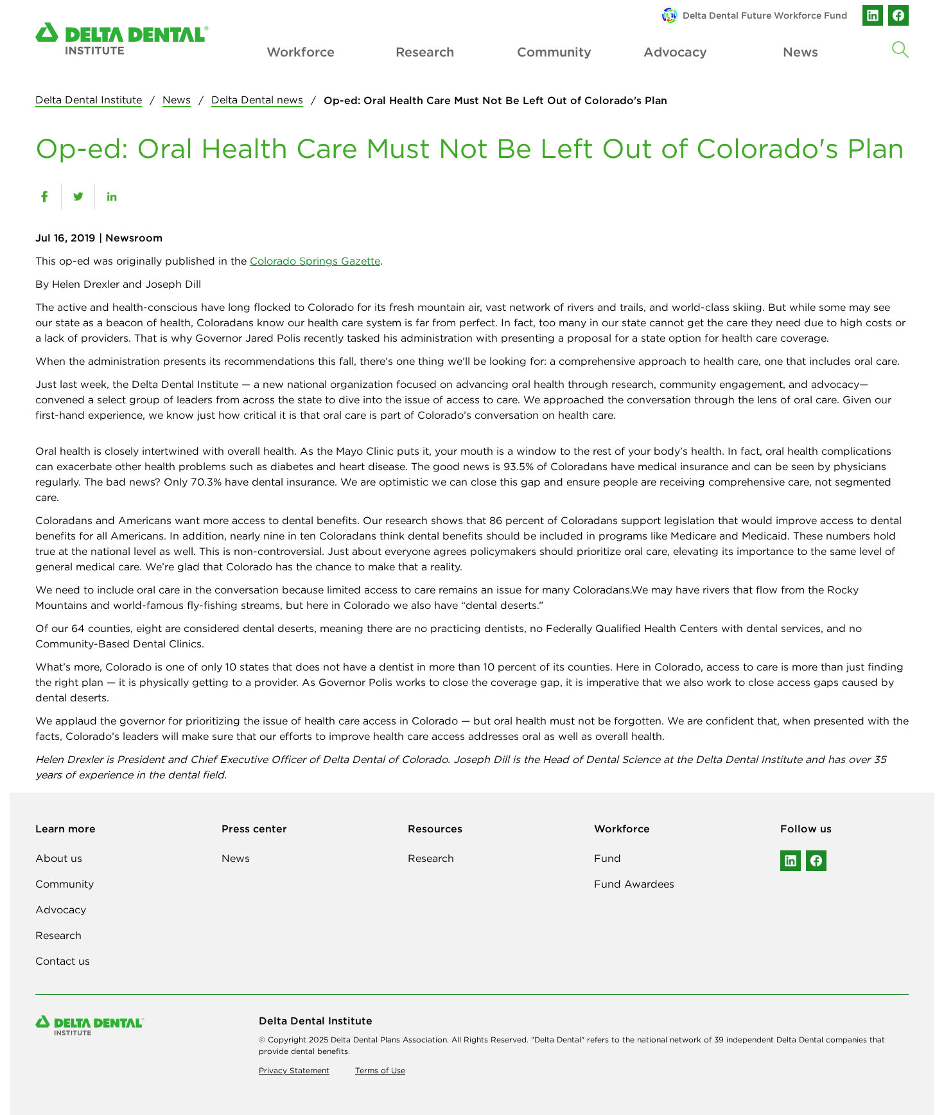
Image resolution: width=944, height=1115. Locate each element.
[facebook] (898, 15)
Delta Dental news (257, 99)
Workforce (300, 51)
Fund (607, 858)
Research (425, 51)
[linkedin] (873, 15)
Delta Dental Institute (88, 99)
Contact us (62, 960)
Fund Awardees (634, 883)
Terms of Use (380, 1070)
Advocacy (675, 51)
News (176, 99)
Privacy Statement (294, 1070)
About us (58, 858)
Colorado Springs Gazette (315, 260)
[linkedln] (790, 860)
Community (550, 51)
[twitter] (78, 196)
